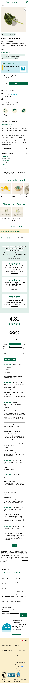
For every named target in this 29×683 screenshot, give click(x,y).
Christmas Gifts (6, 652)
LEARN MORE (16, 633)
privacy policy (18, 652)
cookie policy (18, 655)
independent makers (7, 599)
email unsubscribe (19, 591)
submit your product (7, 601)
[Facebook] (20, 640)
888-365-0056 (23, 679)
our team (4, 585)
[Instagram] (26, 640)
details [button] (15, 99)
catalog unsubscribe (20, 596)
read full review (14, 273)
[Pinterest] (23, 640)
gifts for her (5, 561)
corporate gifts (19, 589)
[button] (23, 2)
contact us (17, 572)
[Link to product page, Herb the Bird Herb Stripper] (17, 188)
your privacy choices (20, 662)
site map (17, 645)
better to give (6, 583)
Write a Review (10, 359)
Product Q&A (12, 173)
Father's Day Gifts (6, 645)
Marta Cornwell (10, 41)
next (14, 545)
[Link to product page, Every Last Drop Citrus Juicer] (5, 188)
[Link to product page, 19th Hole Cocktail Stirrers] (5, 212)
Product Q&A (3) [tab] (17, 238)
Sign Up (23, 615)
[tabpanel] (14, 395)
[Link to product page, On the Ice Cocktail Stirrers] (17, 212)
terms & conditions (19, 648)
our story (4, 581)
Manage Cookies (19, 658)
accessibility (18, 601)
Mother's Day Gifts (6, 648)
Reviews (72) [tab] (5, 238)
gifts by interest (17, 555)
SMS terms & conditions (20, 650)
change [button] (12, 90)
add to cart (18, 83)
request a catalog (19, 594)
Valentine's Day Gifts (7, 650)
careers (4, 588)
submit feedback (19, 599)
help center (7, 572)
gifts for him (25, 560)
